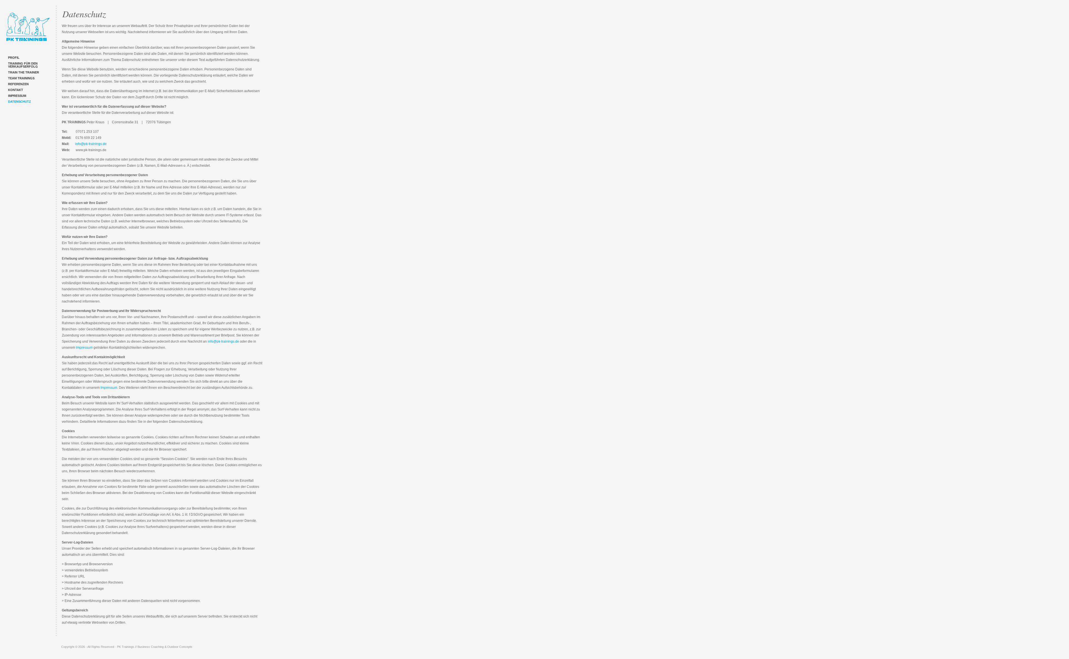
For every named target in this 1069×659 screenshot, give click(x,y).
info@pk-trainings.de (91, 144)
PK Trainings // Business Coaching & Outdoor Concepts (28, 28)
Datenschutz (19, 101)
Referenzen (18, 84)
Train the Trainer (23, 72)
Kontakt (15, 90)
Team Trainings (21, 78)
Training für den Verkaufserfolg (23, 65)
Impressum (17, 95)
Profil (13, 57)
